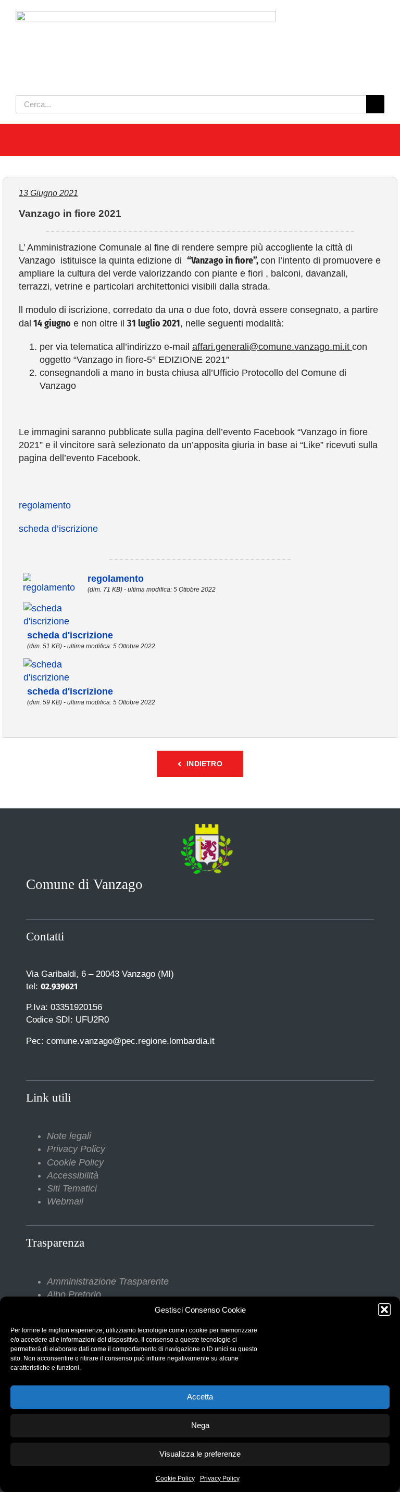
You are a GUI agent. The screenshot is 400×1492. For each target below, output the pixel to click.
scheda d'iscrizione (70, 635)
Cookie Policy (175, 1478)
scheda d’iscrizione (58, 528)
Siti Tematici (72, 1188)
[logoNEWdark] (146, 15)
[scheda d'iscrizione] (65, 607)
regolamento (45, 505)
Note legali (69, 1136)
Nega (200, 1425)
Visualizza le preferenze (200, 1453)
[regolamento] (52, 578)
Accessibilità (72, 1175)
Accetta (200, 1396)
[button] (384, 1309)
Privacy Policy (220, 1478)
